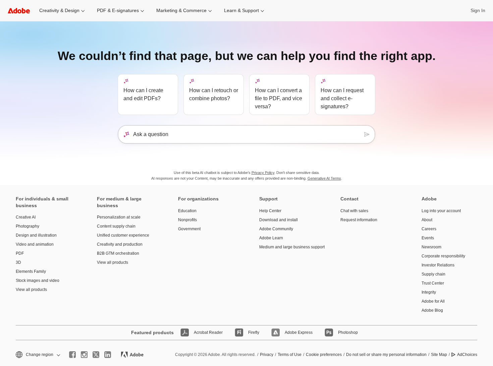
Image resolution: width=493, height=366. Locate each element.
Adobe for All (433, 301)
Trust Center (433, 283)
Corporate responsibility (443, 256)
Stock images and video (37, 280)
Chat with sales (354, 210)
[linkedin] (107, 354)
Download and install (278, 220)
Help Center (270, 210)
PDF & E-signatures (118, 10)
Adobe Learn (271, 238)
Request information (358, 220)
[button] (37, 354)
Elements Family (31, 271)
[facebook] (72, 354)
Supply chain (433, 274)
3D (18, 262)
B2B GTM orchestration (118, 253)
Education (187, 210)
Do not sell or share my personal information (386, 354)
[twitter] (96, 354)
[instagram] (84, 354)
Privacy (266, 354)
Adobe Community (276, 229)
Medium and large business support (289, 247)
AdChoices (467, 354)
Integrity (429, 292)
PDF (20, 253)
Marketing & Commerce (181, 10)
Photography (27, 226)
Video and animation (35, 244)
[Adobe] (19, 10)
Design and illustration (36, 235)
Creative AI (26, 217)
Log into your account (441, 210)
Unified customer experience (123, 235)
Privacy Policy (263, 173)
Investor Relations (438, 265)
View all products (31, 289)
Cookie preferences (324, 354)
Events (428, 238)
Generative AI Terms (324, 178)
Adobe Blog (432, 310)
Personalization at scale (119, 217)
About (427, 220)
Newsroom (431, 247)
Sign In (478, 10)
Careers (429, 229)
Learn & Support (241, 10)
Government (189, 229)
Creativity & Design (59, 10)
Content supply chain (116, 226)
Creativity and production (120, 244)
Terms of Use (290, 354)
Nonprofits (187, 220)
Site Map (439, 354)
